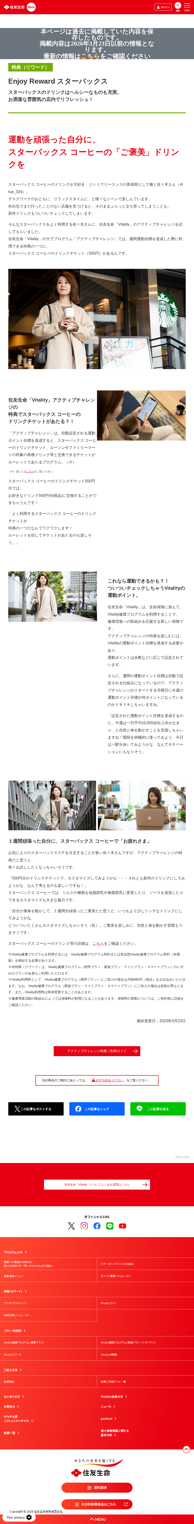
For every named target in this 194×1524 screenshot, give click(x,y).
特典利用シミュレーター (17, 1315)
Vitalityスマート (13, 1354)
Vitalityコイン (108, 1303)
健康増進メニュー (14, 1276)
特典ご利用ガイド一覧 (113, 1381)
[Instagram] (84, 1226)
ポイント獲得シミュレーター (116, 1276)
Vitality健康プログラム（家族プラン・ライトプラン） (129, 1342)
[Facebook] (97, 1226)
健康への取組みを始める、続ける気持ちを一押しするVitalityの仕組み (28, 1264)
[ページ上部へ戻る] (186, 1449)
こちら (30, 471)
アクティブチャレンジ (15, 1303)
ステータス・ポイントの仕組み (117, 1264)
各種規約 (9, 1381)
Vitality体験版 (109, 1354)
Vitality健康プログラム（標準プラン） (24, 1342)
